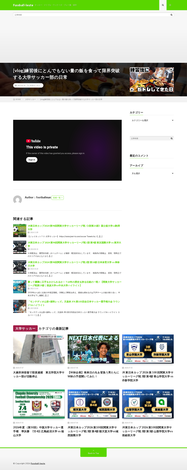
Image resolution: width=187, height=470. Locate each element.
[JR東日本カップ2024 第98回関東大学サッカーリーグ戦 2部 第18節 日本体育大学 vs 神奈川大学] (19, 267)
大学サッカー (35, 85)
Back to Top (93, 453)
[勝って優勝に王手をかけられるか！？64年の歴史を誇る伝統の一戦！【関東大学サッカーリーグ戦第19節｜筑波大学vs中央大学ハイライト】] (19, 286)
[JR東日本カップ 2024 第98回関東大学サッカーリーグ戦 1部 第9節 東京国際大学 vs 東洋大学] (19, 247)
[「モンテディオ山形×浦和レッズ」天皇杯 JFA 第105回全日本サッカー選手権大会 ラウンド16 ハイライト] (19, 306)
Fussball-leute (38, 463)
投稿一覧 (57, 197)
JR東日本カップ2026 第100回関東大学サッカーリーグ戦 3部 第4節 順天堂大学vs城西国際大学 (93, 431)
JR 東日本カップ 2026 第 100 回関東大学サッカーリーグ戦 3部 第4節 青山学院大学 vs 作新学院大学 (148, 376)
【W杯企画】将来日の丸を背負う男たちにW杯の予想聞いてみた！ (93, 374)
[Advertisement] (93, 40)
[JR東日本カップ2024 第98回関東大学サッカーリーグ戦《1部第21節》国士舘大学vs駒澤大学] (19, 230)
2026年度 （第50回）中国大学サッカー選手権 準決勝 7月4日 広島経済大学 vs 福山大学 (38, 431)
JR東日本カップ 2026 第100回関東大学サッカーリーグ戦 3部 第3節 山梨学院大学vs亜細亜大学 (147, 431)
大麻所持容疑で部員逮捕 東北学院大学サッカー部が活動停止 (39, 374)
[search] (171, 15)
